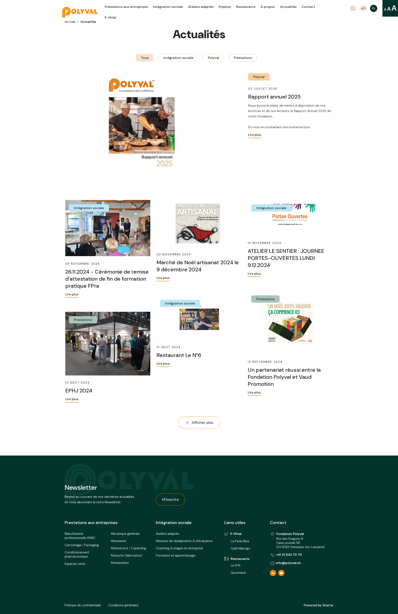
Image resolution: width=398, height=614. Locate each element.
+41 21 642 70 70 (289, 555)
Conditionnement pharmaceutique (77, 554)
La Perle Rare (240, 541)
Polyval (213, 58)
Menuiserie (118, 541)
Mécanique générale (125, 534)
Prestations (243, 58)
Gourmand (238, 573)
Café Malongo (240, 548)
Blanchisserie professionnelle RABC (80, 536)
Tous (145, 58)
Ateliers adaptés (201, 7)
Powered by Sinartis (318, 605)
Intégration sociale (168, 7)
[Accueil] (83, 12)
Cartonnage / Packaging (82, 545)
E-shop (110, 17)
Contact (308, 7)
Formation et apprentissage (175, 555)
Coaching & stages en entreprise (179, 548)
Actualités (288, 7)
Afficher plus (202, 422)
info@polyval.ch (288, 563)
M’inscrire (170, 499)
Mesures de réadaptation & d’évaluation (184, 541)
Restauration (120, 563)
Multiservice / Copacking (128, 548)
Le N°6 (236, 565)
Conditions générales (123, 605)
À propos (268, 7)
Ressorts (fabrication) (126, 555)
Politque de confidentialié (83, 605)
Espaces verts (75, 564)
